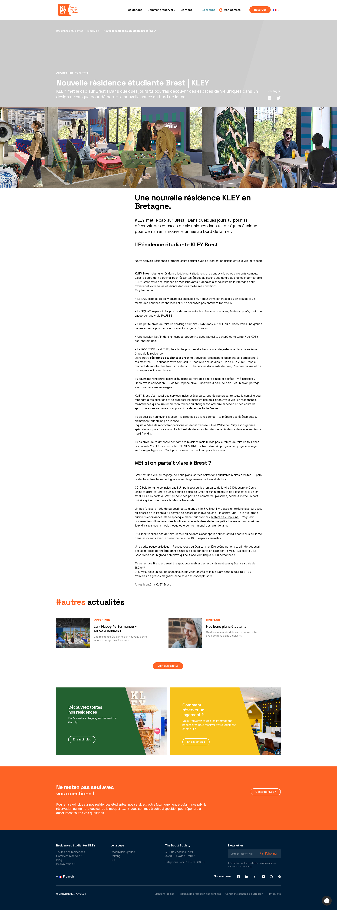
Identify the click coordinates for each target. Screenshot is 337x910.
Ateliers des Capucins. (225, 517)
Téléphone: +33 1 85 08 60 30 (185, 862)
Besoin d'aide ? (65, 864)
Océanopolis (207, 534)
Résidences (134, 10)
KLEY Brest (143, 273)
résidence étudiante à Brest (169, 357)
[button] (327, 901)
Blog (59, 860)
